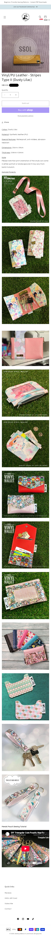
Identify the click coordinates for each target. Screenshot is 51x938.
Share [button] (6, 122)
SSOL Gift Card (11, 898)
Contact (8, 909)
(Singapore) (38, 933)
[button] (4, 17)
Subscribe (9, 903)
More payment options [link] (25, 116)
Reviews (8, 893)
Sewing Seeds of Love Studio (24, 933)
